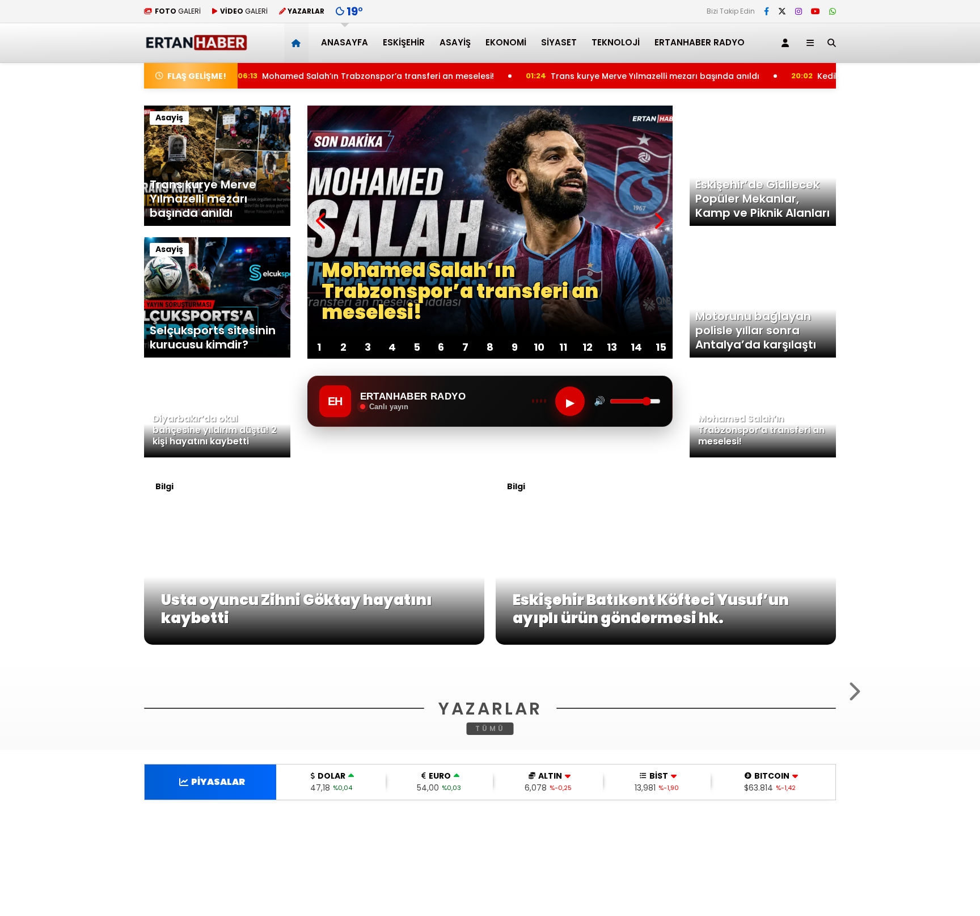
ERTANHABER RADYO (699, 42)
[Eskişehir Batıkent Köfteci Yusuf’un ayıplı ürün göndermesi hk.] (666, 642)
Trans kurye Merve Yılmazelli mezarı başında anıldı (602, 76)
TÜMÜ (490, 866)
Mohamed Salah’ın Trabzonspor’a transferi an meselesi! (321, 76)
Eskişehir (404, 42)
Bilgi (164, 486)
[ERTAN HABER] (196, 46)
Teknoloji (616, 42)
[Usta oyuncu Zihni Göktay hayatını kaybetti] (314, 642)
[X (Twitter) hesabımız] (782, 11)
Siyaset (559, 42)
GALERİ (178, 11)
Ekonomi (505, 42)
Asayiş (455, 42)
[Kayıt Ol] (787, 42)
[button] (298, 42)
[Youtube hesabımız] (815, 11)
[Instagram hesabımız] (798, 11)
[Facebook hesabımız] (766, 11)
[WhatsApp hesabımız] (832, 11)
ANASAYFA (344, 42)
